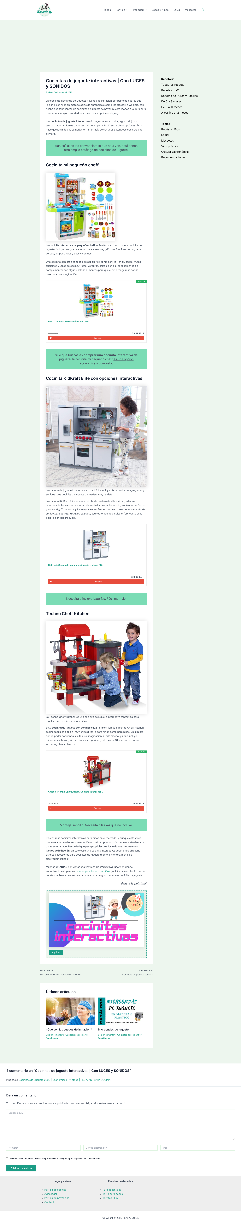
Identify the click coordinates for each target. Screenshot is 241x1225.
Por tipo (120, 9)
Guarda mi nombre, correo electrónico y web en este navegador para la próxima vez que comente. (55, 1158)
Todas (107, 9)
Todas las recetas (172, 84)
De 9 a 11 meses (171, 107)
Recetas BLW (170, 90)
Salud (176, 9)
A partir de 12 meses (174, 112)
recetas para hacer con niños (93, 871)
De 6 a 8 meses (171, 101)
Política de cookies (55, 1189)
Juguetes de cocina (75, 1035)
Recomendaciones (173, 157)
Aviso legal (50, 1193)
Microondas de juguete (113, 1029)
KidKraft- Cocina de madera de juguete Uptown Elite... (76, 565)
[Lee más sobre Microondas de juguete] (122, 1011)
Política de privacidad (56, 1197)
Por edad (138, 9)
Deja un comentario (55, 1035)
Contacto (50, 1202)
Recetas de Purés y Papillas (179, 96)
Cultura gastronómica (175, 151)
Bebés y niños (170, 129)
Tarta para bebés (113, 1193)
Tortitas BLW (110, 1197)
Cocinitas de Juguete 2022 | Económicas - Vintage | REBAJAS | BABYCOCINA (64, 1079)
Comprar (98, 338)
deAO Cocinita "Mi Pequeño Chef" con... (69, 321)
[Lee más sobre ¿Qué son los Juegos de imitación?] (70, 1011)
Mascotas (190, 9)
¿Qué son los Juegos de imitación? (69, 1029)
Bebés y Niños (160, 9)
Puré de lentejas (112, 1189)
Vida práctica (169, 146)
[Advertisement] (120, 40)
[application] (126, 10)
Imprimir (56, 952)
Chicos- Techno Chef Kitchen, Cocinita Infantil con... (75, 792)
